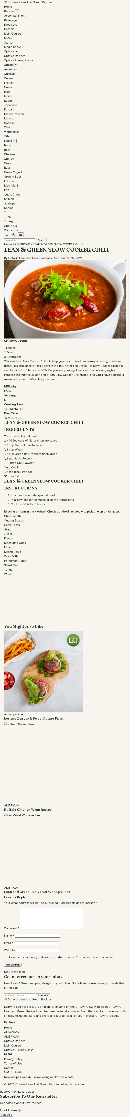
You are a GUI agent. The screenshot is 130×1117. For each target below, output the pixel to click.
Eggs (7, 167)
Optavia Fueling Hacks (18, 60)
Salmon (9, 199)
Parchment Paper (16, 560)
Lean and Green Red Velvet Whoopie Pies (37, 892)
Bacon (8, 145)
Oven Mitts (11, 556)
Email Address (9, 1110)
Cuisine (9, 64)
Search (41, 240)
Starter (9, 42)
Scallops (9, 203)
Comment (11, 928)
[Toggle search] (7, 235)
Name (9, 935)
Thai (7, 127)
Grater (8, 529)
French (9, 82)
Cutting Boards (14, 520)
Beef (7, 149)
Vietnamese (11, 132)
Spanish (9, 123)
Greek (8, 87)
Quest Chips (12, 194)
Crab (7, 163)
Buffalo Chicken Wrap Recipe (28, 809)
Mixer (8, 547)
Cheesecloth (12, 516)
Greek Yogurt (13, 172)
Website (9, 950)
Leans (8, 140)
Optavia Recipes (14, 56)
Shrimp (9, 208)
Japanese (10, 105)
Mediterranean (14, 114)
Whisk (8, 574)
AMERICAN (22, 244)
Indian (8, 96)
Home (8, 6)
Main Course (12, 33)
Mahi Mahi (11, 185)
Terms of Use (13, 1063)
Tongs (8, 569)
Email (8, 943)
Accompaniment (15, 15)
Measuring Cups (15, 543)
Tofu (7, 212)
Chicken (9, 154)
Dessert (9, 29)
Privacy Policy (13, 1059)
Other (8, 136)
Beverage (10, 20)
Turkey (8, 221)
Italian (8, 100)
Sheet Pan (11, 565)
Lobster (9, 181)
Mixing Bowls (12, 552)
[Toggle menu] (21, 234)
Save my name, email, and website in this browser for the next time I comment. (61, 957)
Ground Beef (12, 176)
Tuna (7, 217)
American (10, 69)
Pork (7, 190)
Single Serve (12, 47)
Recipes (9, 11)
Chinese (9, 73)
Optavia (9, 51)
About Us (10, 226)
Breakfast (10, 24)
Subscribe (43, 995)
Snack (8, 38)
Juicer (8, 534)
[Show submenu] (17, 11)
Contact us (11, 230)
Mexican (9, 118)
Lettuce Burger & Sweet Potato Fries (33, 718)
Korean (9, 109)
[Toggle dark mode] (14, 235)
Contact (9, 1068)
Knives (8, 538)
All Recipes (11, 1032)
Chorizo (9, 158)
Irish (7, 91)
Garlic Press (12, 525)
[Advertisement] (65, 600)
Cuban (8, 78)
